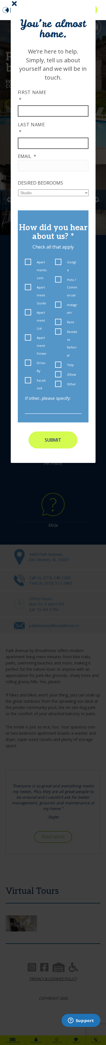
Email (27, 156)
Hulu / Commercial (72, 287)
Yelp (70, 365)
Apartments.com (42, 270)
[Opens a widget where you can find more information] (80, 1021)
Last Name (31, 128)
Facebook (41, 384)
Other (71, 384)
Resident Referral (72, 343)
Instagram (72, 309)
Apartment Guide (41, 295)
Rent (70, 322)
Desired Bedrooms (40, 183)
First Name (32, 95)
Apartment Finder (42, 345)
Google (71, 266)
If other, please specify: (48, 398)
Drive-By (41, 367)
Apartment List (41, 320)
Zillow (71, 374)
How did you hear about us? (53, 232)
